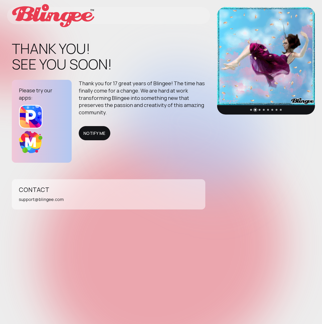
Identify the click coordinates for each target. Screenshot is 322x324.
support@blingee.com (41, 199)
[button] (251, 110)
